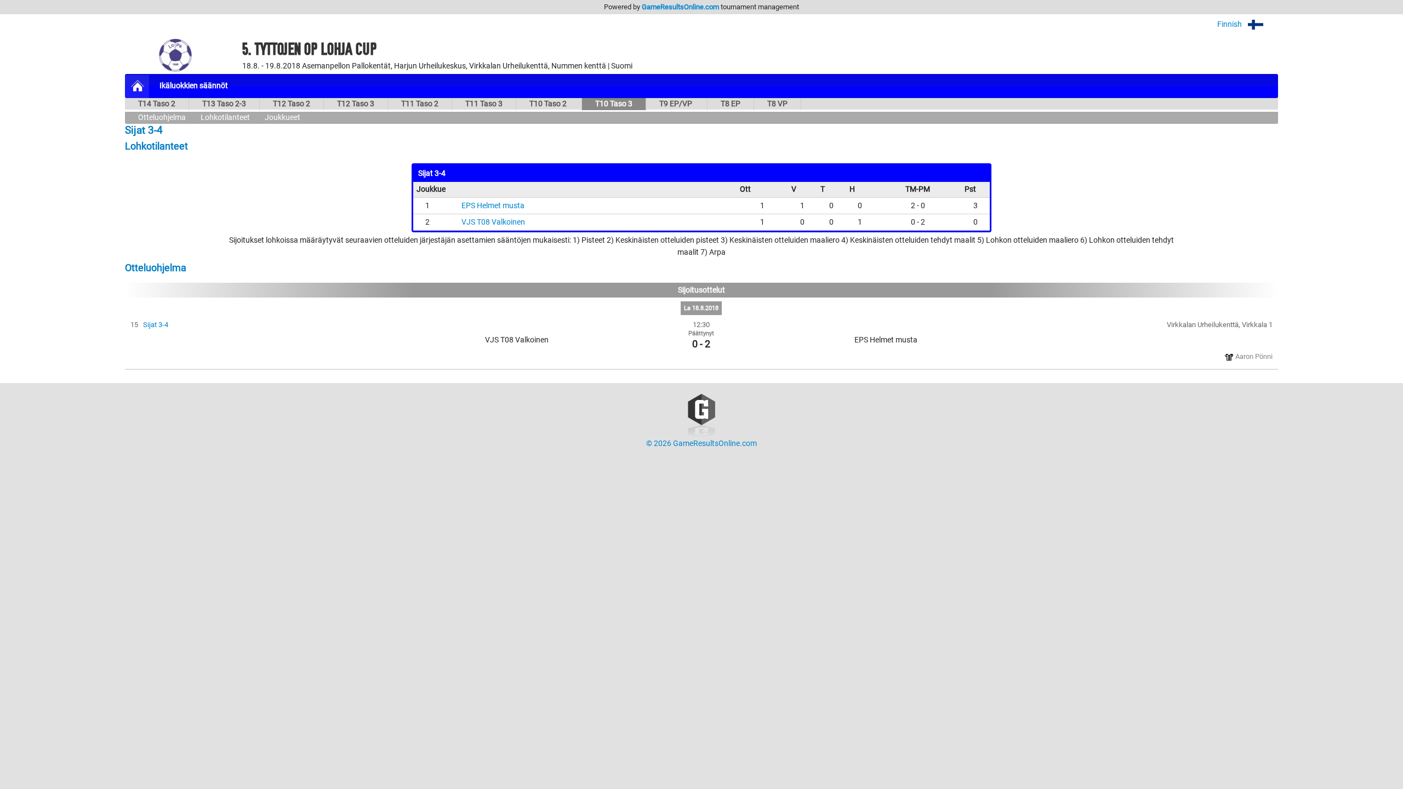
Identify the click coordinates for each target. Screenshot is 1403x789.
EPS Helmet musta (492, 205)
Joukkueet (282, 117)
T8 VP (777, 103)
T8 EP (730, 103)
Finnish (1230, 24)
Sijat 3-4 (155, 325)
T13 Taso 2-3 (224, 103)
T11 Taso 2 (419, 103)
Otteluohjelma (162, 117)
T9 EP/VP (676, 103)
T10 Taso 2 (548, 103)
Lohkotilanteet (225, 117)
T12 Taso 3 (355, 103)
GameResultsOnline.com (680, 7)
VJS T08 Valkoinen (493, 222)
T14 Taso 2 (156, 103)
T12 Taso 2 (291, 103)
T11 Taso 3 (484, 103)
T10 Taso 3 (613, 103)
